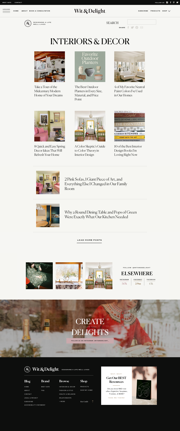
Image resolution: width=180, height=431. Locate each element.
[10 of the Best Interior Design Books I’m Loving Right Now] (129, 126)
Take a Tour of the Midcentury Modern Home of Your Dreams (48, 91)
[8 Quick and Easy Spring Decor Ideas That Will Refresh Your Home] (49, 126)
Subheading (90, 240)
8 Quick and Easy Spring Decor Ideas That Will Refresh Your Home (49, 151)
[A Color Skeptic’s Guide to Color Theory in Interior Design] (90, 126)
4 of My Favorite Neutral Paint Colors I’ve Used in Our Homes (129, 91)
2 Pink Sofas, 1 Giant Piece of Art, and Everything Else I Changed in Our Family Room (96, 184)
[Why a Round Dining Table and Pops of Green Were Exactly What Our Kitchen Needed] (48, 215)
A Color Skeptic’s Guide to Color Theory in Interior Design (90, 151)
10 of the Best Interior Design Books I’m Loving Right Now (128, 151)
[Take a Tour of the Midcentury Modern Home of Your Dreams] (49, 66)
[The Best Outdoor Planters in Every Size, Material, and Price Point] (90, 66)
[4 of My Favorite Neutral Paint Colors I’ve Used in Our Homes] (129, 66)
